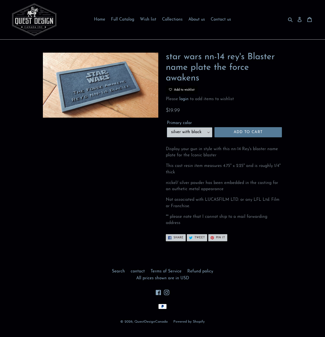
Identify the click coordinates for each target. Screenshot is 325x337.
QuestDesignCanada (151, 322)
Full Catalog (122, 19)
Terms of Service (166, 271)
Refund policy (200, 271)
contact (138, 271)
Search (118, 271)
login (184, 99)
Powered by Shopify (189, 322)
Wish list (148, 19)
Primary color (179, 123)
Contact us (221, 19)
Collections (172, 19)
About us (196, 19)
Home (99, 19)
